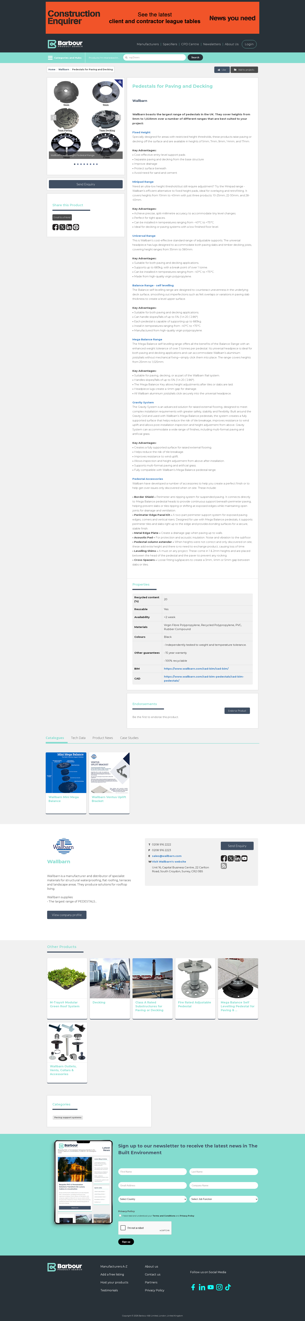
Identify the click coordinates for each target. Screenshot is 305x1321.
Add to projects (246, 69)
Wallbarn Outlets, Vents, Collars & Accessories (63, 1070)
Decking (99, 1002)
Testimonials (109, 1290)
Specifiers (170, 44)
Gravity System (143, 402)
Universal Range (144, 235)
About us (151, 1266)
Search (195, 57)
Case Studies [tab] (129, 738)
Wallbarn (63, 69)
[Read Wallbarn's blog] (224, 866)
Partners (151, 1282)
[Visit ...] (66, 772)
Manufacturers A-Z (113, 1266)
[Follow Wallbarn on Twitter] (231, 858)
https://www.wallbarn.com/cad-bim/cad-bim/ (196, 668)
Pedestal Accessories (147, 479)
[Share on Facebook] (55, 227)
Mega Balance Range (147, 339)
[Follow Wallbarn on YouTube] (244, 858)
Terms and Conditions (163, 1216)
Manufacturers (148, 44)
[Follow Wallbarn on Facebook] (224, 858)
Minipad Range (143, 181)
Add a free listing (112, 1274)
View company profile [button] (67, 915)
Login (249, 44)
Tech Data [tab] (78, 738)
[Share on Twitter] (62, 227)
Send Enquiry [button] (86, 184)
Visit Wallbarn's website (169, 861)
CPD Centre (190, 44)
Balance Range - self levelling (153, 285)
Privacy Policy (126, 1211)
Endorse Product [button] (237, 710)
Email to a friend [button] (62, 217)
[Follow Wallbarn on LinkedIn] (238, 858)
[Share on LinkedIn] (69, 227)
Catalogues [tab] (55, 738)
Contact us (152, 1274)
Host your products (114, 1282)
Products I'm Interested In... (104, 57)
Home (51, 69)
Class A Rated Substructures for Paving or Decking (149, 1006)
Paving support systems (67, 1117)
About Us (231, 44)
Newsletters (212, 44)
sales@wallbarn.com (167, 856)
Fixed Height (141, 132)
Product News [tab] (102, 738)
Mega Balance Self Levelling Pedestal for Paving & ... (238, 1006)
